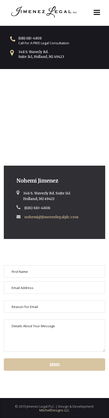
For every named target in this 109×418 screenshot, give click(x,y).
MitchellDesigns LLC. (54, 410)
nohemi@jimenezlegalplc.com (51, 217)
